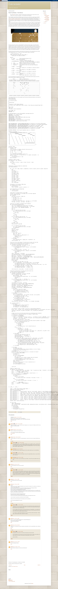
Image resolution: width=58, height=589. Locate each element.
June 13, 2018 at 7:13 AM (16, 546)
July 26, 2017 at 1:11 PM (20, 452)
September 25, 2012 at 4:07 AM (17, 429)
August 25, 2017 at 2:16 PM (19, 457)
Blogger (32, 583)
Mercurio (12, 437)
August (46, 21)
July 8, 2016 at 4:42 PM (20, 531)
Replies (12, 441)
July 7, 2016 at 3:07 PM (20, 504)
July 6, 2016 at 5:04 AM (20, 469)
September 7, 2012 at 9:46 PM (18, 423)
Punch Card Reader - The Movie (46, 16)
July (45, 14)
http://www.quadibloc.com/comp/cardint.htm (14, 18)
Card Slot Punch (13, 433)
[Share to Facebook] (20, 412)
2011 (44, 12)
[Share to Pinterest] (21, 412)
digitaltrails (12, 423)
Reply (11, 421)
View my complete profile (12, 581)
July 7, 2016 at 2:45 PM (16, 484)
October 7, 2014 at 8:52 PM (20, 442)
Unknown (12, 429)
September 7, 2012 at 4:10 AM (17, 417)
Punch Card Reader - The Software (46, 18)
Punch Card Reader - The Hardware (46, 19)
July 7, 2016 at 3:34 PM (16, 518)
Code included (14, 4)
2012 (44, 13)
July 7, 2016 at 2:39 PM (16, 479)
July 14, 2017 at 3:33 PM (16, 541)
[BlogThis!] (19, 412)
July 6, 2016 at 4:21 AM (16, 464)
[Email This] (18, 412)
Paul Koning (14, 457)
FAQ (13, 14)
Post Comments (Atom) (15, 566)
